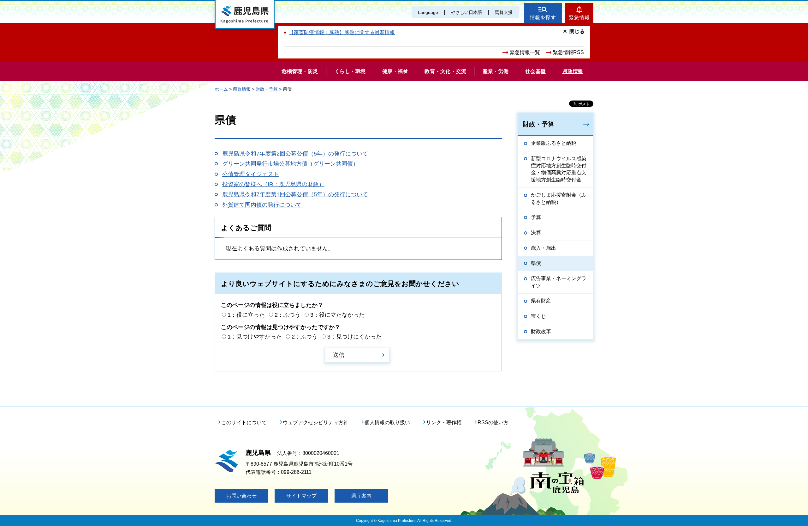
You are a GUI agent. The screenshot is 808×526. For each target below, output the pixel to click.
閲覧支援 (504, 12)
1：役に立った (246, 315)
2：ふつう (287, 315)
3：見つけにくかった (354, 336)
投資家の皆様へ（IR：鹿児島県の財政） (273, 184)
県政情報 (242, 89)
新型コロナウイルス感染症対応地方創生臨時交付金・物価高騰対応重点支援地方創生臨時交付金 (558, 169)
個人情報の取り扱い (387, 422)
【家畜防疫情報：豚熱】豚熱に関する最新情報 (342, 32)
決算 (536, 232)
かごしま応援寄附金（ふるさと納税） (558, 198)
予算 (536, 217)
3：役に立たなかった (337, 315)
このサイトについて (244, 422)
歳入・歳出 (543, 248)
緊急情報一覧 (525, 52)
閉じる (577, 31)
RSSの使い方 (493, 422)
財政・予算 (267, 89)
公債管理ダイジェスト (250, 174)
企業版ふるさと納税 (553, 143)
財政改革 (541, 331)
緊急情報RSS (568, 52)
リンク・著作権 (443, 422)
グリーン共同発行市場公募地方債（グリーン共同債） (290, 164)
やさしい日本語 (466, 12)
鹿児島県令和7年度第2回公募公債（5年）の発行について (295, 153)
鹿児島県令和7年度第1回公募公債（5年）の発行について (295, 194)
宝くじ (538, 316)
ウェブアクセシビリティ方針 (315, 422)
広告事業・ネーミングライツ (558, 282)
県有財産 (541, 300)
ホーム (221, 89)
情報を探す (543, 17)
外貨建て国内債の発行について (262, 205)
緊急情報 (579, 17)
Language (428, 12)
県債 (536, 263)
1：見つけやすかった (255, 336)
